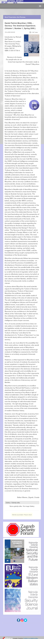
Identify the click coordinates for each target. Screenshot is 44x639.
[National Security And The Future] (22, 1)
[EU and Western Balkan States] (22, 575)
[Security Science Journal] (22, 600)
